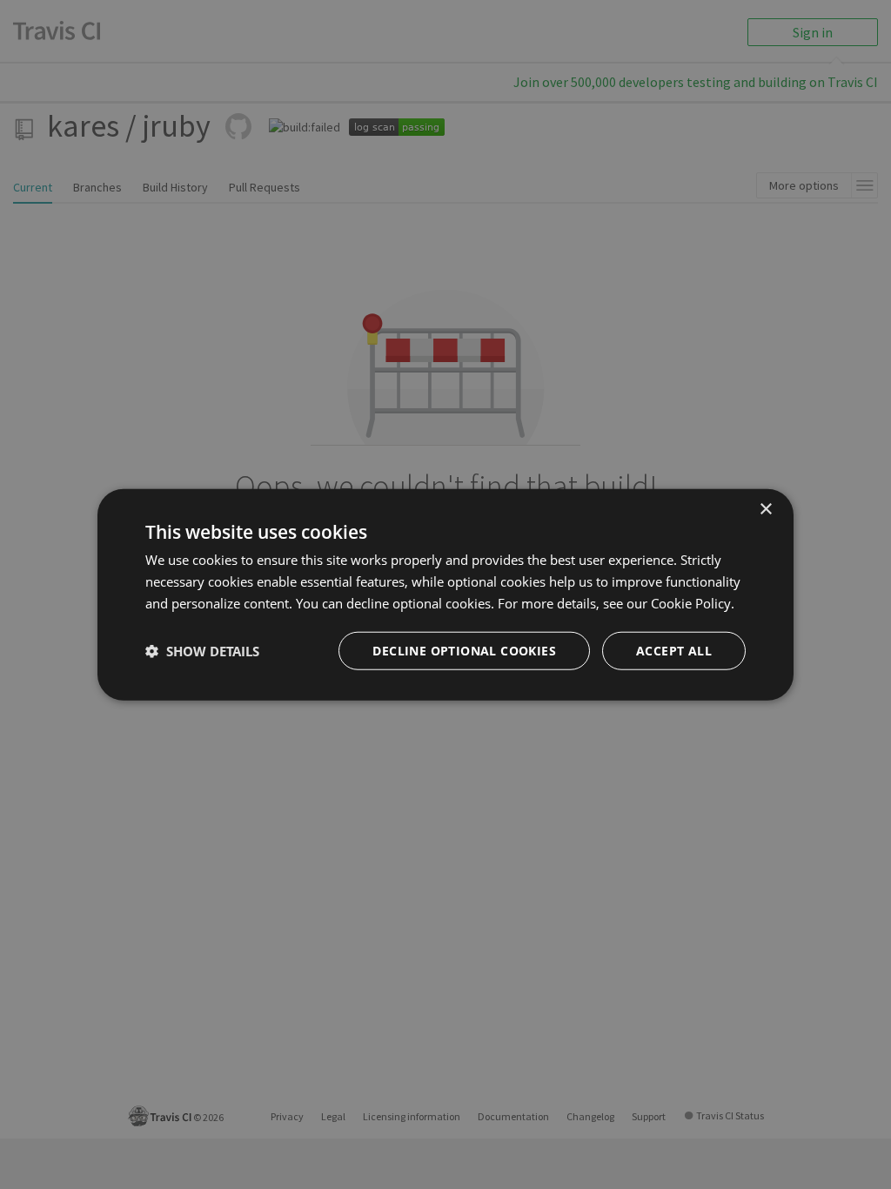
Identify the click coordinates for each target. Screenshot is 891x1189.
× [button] (765, 509)
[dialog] (445, 595)
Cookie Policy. (692, 603)
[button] (202, 650)
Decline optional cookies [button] (464, 650)
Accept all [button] (674, 650)
